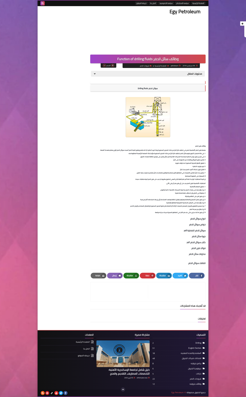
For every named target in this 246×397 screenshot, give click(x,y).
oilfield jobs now (142, 377)
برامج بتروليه (196, 363)
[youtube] (56, 393)
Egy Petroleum (185, 11)
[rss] (43, 393)
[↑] (123, 389)
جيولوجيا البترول (194, 368)
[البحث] (42, 3)
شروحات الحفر (144, 65)
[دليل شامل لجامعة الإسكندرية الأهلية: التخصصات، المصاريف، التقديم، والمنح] (122, 353)
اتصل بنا (153, 3)
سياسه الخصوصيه (166, 3)
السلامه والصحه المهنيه (191, 353)
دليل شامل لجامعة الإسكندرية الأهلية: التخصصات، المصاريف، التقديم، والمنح (129, 371)
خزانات (198, 373)
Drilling (198, 343)
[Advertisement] (92, 29)
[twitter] (61, 393)
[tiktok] (52, 393)
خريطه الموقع (141, 3)
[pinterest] (47, 393)
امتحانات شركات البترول (191, 358)
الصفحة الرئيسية (198, 3)
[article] (120, 292)
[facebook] (65, 393)
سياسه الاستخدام (182, 3)
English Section (194, 348)
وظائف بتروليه (195, 384)
